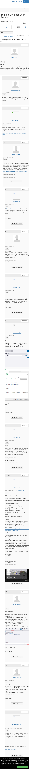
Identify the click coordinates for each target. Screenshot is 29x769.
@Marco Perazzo (10, 209)
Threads (16, 27)
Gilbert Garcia (16, 201)
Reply (2, 61)
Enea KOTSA (17, 487)
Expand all (6, 36)
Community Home (5, 27)
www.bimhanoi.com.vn (10, 749)
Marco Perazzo (14, 57)
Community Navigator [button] (7, 21)
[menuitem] (17, 1)
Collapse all (12, 36)
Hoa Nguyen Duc (17, 333)
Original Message (16, 181)
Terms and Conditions (17, 1)
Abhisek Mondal (17, 604)
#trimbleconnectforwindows (8, 133)
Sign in (26, 1)
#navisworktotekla (13, 171)
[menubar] (17, 1)
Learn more (9, 765)
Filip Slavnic (15, 120)
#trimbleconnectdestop (20, 133)
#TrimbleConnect (22, 171)
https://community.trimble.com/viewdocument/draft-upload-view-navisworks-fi (17, 529)
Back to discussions (7, 33)
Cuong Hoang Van (16, 724)
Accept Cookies (23, 767)
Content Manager (15, 90)
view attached (21, 490)
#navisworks (6, 171)
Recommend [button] (24, 44)
